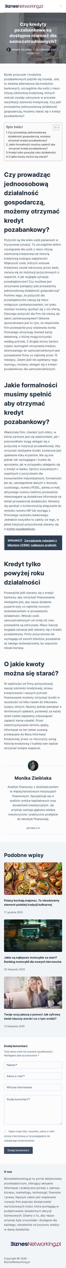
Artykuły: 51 (33, 828)
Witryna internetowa (19, 1087)
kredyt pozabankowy (21, 529)
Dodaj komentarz (18, 1099)
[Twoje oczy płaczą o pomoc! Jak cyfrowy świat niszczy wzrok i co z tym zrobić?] (33, 993)
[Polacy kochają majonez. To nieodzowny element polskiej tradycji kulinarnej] (33, 878)
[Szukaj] (61, 6)
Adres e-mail (16, 1076)
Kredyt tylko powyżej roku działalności (32, 152)
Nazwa (12, 1065)
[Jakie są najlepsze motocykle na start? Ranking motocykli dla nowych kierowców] (33, 935)
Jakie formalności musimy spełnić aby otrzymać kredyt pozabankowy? (32, 146)
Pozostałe (33, 53)
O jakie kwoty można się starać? (28, 156)
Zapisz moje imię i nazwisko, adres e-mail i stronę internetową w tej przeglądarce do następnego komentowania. (29, 1136)
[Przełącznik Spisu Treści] (54, 127)
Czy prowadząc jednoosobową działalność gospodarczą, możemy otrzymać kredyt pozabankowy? (29, 136)
